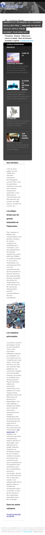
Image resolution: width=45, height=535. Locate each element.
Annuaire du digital (31, 26)
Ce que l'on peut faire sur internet (14, 515)
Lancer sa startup (11, 38)
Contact (4, 528)
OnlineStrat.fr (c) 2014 (11, 530)
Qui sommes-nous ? (15, 528)
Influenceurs (25, 36)
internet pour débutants (15, 32)
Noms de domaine (24, 38)
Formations (9, 36)
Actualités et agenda (12, 41)
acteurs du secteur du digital (25, 85)
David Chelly (39, 531)
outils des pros (11, 26)
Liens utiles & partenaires (34, 528)
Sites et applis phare (14, 29)
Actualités (11, 118)
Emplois (17, 36)
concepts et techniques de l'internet (22, 22)
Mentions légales (15, 531)
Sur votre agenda (25, 136)
